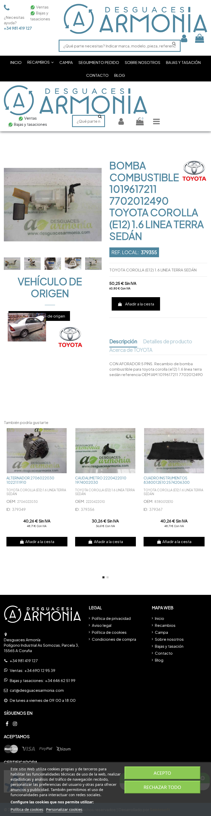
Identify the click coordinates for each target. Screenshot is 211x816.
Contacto (164, 653)
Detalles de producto (167, 341)
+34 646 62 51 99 (60, 680)
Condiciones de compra (114, 639)
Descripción (123, 341)
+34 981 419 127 (13, 28)
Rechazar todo (162, 787)
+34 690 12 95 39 (39, 670)
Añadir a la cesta (139, 303)
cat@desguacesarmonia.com (37, 690)
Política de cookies (109, 632)
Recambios (165, 625)
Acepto (162, 773)
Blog (159, 659)
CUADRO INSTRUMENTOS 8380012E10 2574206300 (167, 480)
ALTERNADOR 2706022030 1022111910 (30, 480)
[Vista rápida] (66, 436)
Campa (161, 632)
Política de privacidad (111, 618)
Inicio (159, 618)
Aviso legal (101, 625)
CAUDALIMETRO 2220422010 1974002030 (100, 480)
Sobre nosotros (169, 639)
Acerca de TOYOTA (130, 350)
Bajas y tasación (169, 646)
